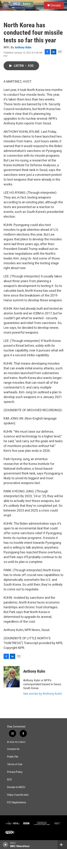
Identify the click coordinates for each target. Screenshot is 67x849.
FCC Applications (16, 802)
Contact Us (13, 749)
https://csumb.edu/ (18, 795)
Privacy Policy (15, 772)
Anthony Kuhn (23, 47)
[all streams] (62, 844)
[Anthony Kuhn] (12, 676)
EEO (9, 779)
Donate (56, 5)
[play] (5, 844)
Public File (12, 756)
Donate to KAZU (16, 787)
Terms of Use (14, 764)
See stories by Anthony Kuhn (42, 694)
